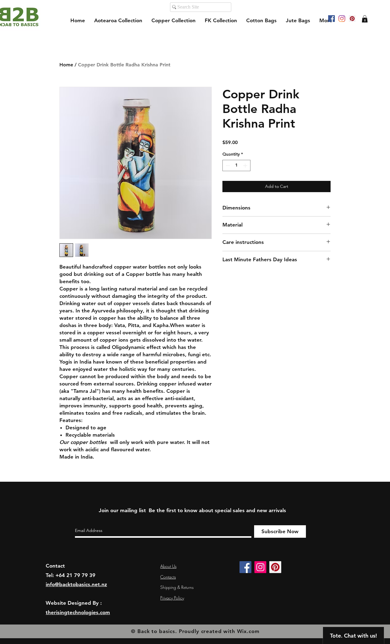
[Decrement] (227, 165)
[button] (365, 19)
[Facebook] (331, 18)
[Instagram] (342, 18)
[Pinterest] (352, 18)
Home (66, 65)
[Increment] (246, 165)
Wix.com (248, 631)
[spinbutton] (236, 165)
